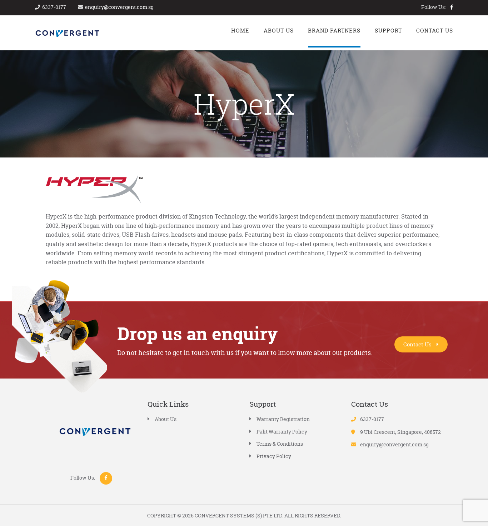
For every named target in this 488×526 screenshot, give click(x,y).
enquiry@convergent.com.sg (119, 7)
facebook (451, 7)
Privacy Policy (274, 456)
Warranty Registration (283, 419)
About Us (165, 419)
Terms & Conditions (280, 443)
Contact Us (418, 344)
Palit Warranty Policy (282, 431)
